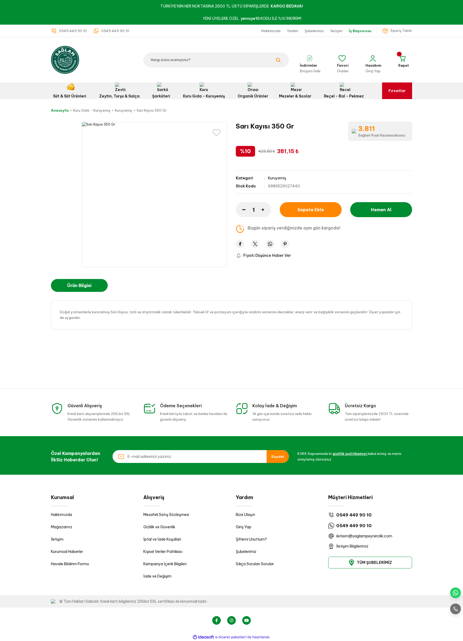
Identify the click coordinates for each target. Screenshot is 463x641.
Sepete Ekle (310, 209)
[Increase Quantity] (266, 209)
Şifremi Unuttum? (251, 539)
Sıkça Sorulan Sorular (255, 563)
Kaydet (277, 456)
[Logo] (65, 60)
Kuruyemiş (277, 178)
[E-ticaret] (231, 637)
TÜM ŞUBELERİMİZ (374, 562)
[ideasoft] (203, 637)
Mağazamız (61, 527)
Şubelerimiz (246, 551)
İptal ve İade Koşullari (162, 539)
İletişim (57, 539)
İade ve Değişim (157, 576)
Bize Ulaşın (245, 514)
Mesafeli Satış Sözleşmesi (166, 514)
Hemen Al (381, 209)
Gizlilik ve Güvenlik (159, 527)
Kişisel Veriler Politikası (162, 551)
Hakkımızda (61, 514)
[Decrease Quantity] (240, 209)
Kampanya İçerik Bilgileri (164, 563)
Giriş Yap (243, 527)
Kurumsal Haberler (67, 551)
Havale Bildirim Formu (70, 563)
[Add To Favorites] (216, 132)
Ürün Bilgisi (79, 285)
